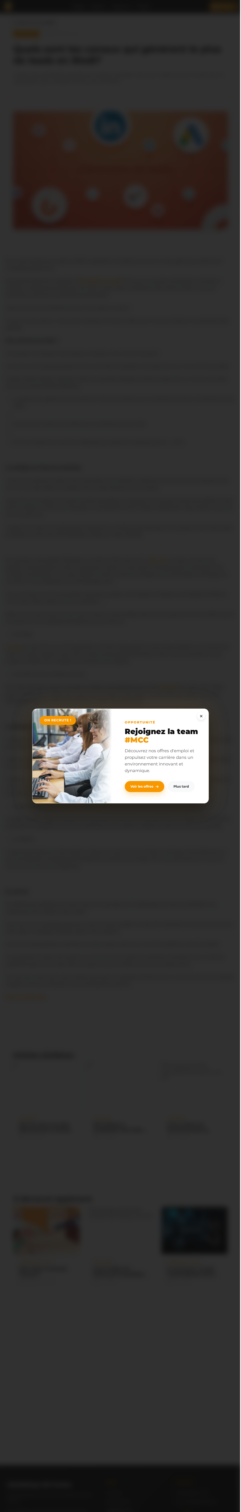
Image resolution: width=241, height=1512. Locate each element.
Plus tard (181, 786)
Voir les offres (141, 786)
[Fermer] (201, 716)
